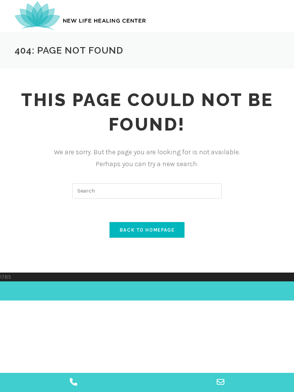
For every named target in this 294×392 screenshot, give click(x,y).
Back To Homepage (147, 230)
